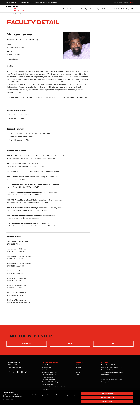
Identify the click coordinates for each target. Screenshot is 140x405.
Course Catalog (46, 369)
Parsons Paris (105, 374)
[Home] (16, 8)
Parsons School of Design (108, 365)
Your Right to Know (47, 384)
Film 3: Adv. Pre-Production (16, 278)
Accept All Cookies (107, 401)
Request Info (26, 344)
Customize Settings (107, 393)
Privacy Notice (105, 382)
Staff (77, 374)
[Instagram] (22, 372)
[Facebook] (9, 372)
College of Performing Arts (109, 369)
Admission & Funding (120, 9)
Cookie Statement (8, 399)
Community (94, 9)
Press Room (45, 389)
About (65, 9)
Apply (131, 2)
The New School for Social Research (111, 372)
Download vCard (12, 59)
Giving (126, 2)
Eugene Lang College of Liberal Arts (46, 2)
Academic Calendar (47, 377)
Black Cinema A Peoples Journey (17, 242)
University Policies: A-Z (49, 374)
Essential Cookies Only (107, 397)
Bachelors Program (15, 13)
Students (78, 365)
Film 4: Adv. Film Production (16, 293)
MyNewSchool (46, 367)
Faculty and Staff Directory (50, 382)
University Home (11, 2)
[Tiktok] (26, 372)
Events (116, 2)
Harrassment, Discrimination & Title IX (53, 386)
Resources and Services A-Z (50, 372)
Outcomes (106, 9)
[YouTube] (18, 372)
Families (78, 367)
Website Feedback (47, 365)
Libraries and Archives (48, 379)
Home (7, 13)
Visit (70, 344)
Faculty (84, 9)
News (120, 2)
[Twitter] (13, 372)
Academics (74, 9)
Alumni (78, 369)
